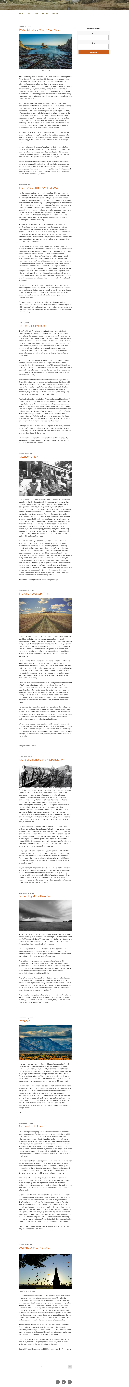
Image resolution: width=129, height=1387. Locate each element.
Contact (45, 13)
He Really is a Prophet (32, 325)
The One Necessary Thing (34, 593)
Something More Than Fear (35, 896)
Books (36, 13)
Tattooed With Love (31, 1126)
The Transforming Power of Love (39, 187)
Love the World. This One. (34, 1247)
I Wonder (24, 1020)
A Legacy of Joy (28, 456)
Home (21, 13)
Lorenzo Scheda (30, 746)
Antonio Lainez (45, 70)
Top (124, 1382)
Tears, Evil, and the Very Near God (39, 29)
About (29, 13)
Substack (55, 13)
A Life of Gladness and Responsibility (41, 759)
